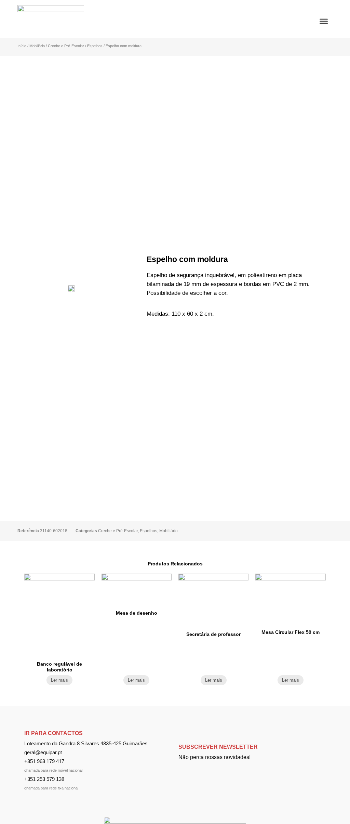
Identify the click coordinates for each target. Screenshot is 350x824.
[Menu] (324, 21)
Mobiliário (37, 46)
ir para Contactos (53, 733)
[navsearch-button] (309, 16)
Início (21, 46)
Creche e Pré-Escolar (66, 46)
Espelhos (95, 46)
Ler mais (59, 680)
